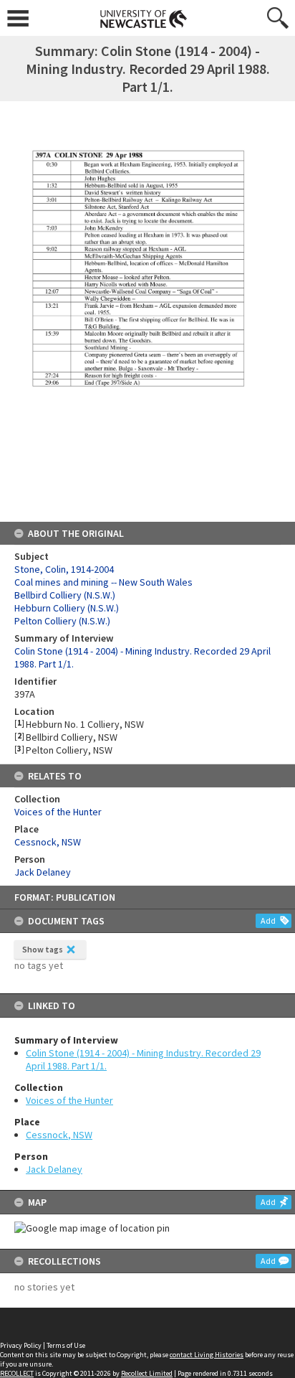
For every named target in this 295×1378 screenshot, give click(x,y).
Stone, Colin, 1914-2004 (64, 569)
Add (268, 920)
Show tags (42, 949)
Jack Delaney (54, 1169)
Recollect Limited (147, 1373)
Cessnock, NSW (59, 1134)
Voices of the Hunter (69, 1100)
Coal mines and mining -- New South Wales (103, 582)
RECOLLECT (17, 1373)
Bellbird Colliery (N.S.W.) (64, 595)
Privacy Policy (21, 1345)
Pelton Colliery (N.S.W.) (62, 620)
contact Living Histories (206, 1354)
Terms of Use (66, 1345)
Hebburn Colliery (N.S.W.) (66, 607)
